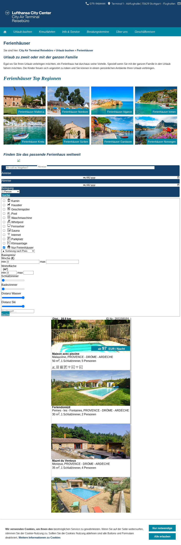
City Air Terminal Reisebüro (36, 50)
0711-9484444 (97, 3)
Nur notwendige (162, 528)
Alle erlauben (162, 536)
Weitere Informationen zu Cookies (39, 537)
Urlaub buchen (65, 50)
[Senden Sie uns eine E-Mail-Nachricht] (179, 3)
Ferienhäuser (85, 50)
